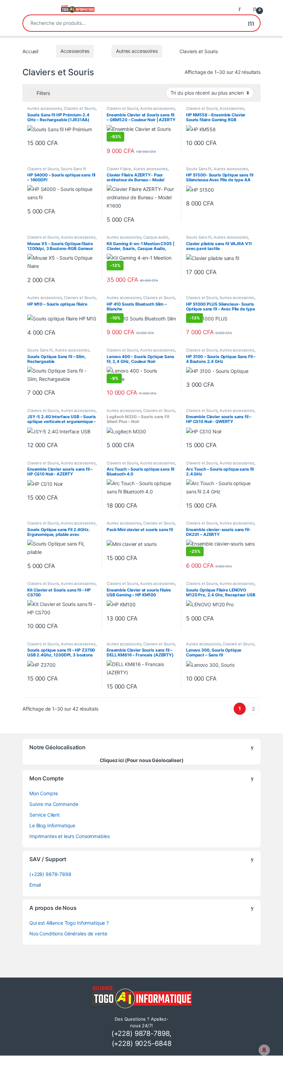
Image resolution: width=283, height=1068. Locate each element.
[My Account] (242, 8)
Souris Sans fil (73, 168)
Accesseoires (74, 51)
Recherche (251, 23)
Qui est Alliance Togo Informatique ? (69, 923)
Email (35, 885)
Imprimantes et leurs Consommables (69, 836)
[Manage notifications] (264, 1050)
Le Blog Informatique (52, 825)
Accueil (30, 51)
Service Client (44, 815)
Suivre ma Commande (53, 804)
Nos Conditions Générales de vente (68, 933)
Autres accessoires (136, 51)
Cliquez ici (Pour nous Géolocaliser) (142, 760)
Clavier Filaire (119, 168)
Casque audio (155, 237)
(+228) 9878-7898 (50, 874)
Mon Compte (43, 793)
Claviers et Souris (79, 108)
